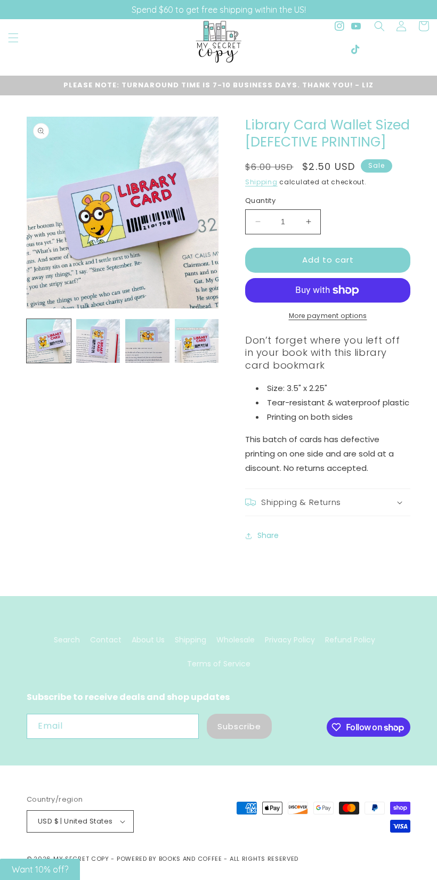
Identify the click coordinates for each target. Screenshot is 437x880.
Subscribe (239, 726)
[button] (13, 38)
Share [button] (268, 535)
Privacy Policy (290, 639)
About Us (148, 639)
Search (67, 639)
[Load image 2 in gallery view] (98, 341)
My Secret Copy (81, 858)
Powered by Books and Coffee (169, 858)
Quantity (260, 200)
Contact (106, 639)
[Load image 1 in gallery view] (49, 341)
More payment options (328, 315)
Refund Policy (350, 639)
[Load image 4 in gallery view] (197, 341)
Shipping (261, 181)
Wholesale (235, 639)
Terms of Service (218, 663)
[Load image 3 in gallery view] (147, 341)
